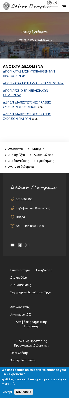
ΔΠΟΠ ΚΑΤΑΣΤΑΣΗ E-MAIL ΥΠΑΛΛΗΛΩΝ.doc (33, 83)
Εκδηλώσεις (44, 270)
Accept (7, 392)
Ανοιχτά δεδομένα (21, 167)
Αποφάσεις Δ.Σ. (20, 314)
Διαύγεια (38, 149)
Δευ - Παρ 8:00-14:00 (30, 226)
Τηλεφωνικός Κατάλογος (33, 208)
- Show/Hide (49, 3)
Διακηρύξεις (17, 155)
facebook (20, 245)
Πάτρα (20, 217)
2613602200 (24, 199)
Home (22, 39)
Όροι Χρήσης (19, 353)
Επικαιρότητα (20, 270)
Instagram (27, 245)
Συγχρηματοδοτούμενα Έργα (30, 292)
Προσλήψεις (45, 161)
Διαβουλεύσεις (18, 161)
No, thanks (23, 391)
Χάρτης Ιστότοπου (23, 360)
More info (8, 384)
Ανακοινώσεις (43, 155)
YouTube (12, 245)
